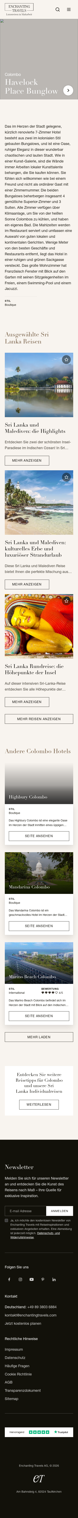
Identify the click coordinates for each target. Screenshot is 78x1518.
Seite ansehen (39, 836)
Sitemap (11, 1398)
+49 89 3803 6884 (42, 1307)
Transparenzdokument (23, 1390)
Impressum (14, 1349)
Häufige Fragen (17, 1366)
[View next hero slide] (68, 90)
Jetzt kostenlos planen (23, 1323)
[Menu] (68, 9)
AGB (8, 1382)
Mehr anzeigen (27, 460)
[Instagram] (20, 1279)
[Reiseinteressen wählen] (42, 1279)
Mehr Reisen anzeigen (39, 719)
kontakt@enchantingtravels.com (30, 1315)
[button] (66, 359)
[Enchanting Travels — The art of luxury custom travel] (19, 9)
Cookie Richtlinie (18, 1374)
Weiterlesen (39, 1104)
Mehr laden (39, 1037)
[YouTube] (31, 1279)
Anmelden (59, 1211)
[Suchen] (57, 9)
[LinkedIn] (54, 1279)
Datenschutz (15, 1357)
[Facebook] (9, 1279)
